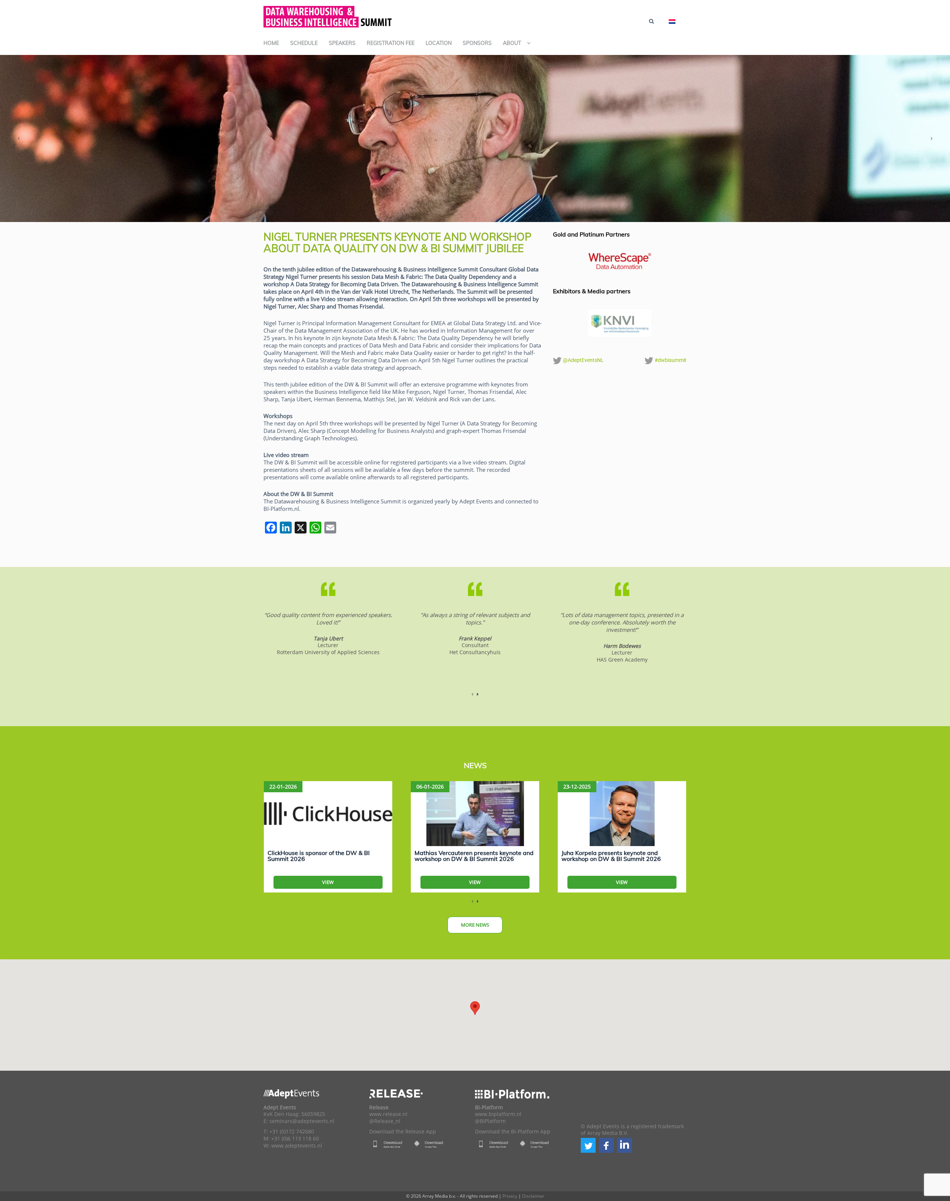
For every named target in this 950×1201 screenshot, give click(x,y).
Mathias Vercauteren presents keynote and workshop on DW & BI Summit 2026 (474, 855)
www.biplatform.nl (498, 1114)
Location (439, 43)
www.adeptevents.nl (296, 1145)
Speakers (342, 43)
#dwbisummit (670, 360)
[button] (588, 1145)
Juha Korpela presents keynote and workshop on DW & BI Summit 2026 (611, 855)
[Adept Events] (328, 15)
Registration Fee (391, 43)
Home (271, 43)
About (512, 43)
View (328, 882)
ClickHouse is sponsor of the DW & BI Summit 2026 (319, 855)
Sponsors (477, 43)
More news (475, 924)
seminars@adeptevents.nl (301, 1121)
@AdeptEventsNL (583, 360)
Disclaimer (533, 1196)
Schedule (304, 43)
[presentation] (18, 138)
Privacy (509, 1196)
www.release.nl (388, 1114)
